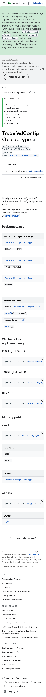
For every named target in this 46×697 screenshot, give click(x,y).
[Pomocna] (30, 93)
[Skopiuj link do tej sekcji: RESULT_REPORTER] (27, 351)
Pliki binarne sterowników (12, 599)
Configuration (12, 216)
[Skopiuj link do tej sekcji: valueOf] (13, 425)
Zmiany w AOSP (30, 47)
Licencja (25, 682)
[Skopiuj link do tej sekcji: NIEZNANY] (17, 393)
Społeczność (21, 678)
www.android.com (9, 656)
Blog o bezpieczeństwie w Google (16, 623)
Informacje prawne (11, 682)
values (8, 326)
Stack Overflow (8, 664)
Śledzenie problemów (11, 668)
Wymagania (7, 583)
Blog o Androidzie (9, 618)
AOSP (4, 87)
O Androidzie (7, 678)
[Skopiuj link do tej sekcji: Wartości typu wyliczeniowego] (28, 343)
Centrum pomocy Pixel (11, 652)
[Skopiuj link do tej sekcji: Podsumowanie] (26, 226)
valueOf (8, 313)
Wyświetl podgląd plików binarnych (16, 591)
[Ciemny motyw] (42, 358)
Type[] (21, 320)
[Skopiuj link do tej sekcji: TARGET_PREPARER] (28, 372)
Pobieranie (6, 587)
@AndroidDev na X (10, 614)
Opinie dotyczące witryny (14, 686)
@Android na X (8, 610)
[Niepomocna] (34, 93)
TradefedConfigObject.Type (22, 155)
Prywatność (36, 682)
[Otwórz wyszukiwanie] (23, 3)
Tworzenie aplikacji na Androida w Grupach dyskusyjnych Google (19, 632)
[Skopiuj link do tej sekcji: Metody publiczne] (30, 417)
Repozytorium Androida (11, 579)
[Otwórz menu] (4, 3)
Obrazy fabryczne (9, 595)
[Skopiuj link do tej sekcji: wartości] (14, 493)
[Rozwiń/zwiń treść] (17, 98)
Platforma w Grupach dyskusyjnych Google (19, 627)
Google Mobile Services (11, 660)
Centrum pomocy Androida (13, 648)
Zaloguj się (38, 3)
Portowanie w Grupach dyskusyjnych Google (20, 637)
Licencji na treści (33, 554)
